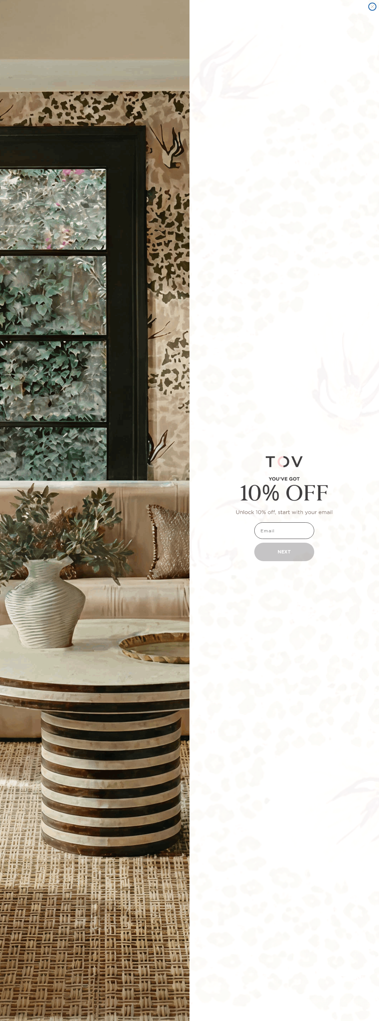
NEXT (284, 552)
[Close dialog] (372, 6)
